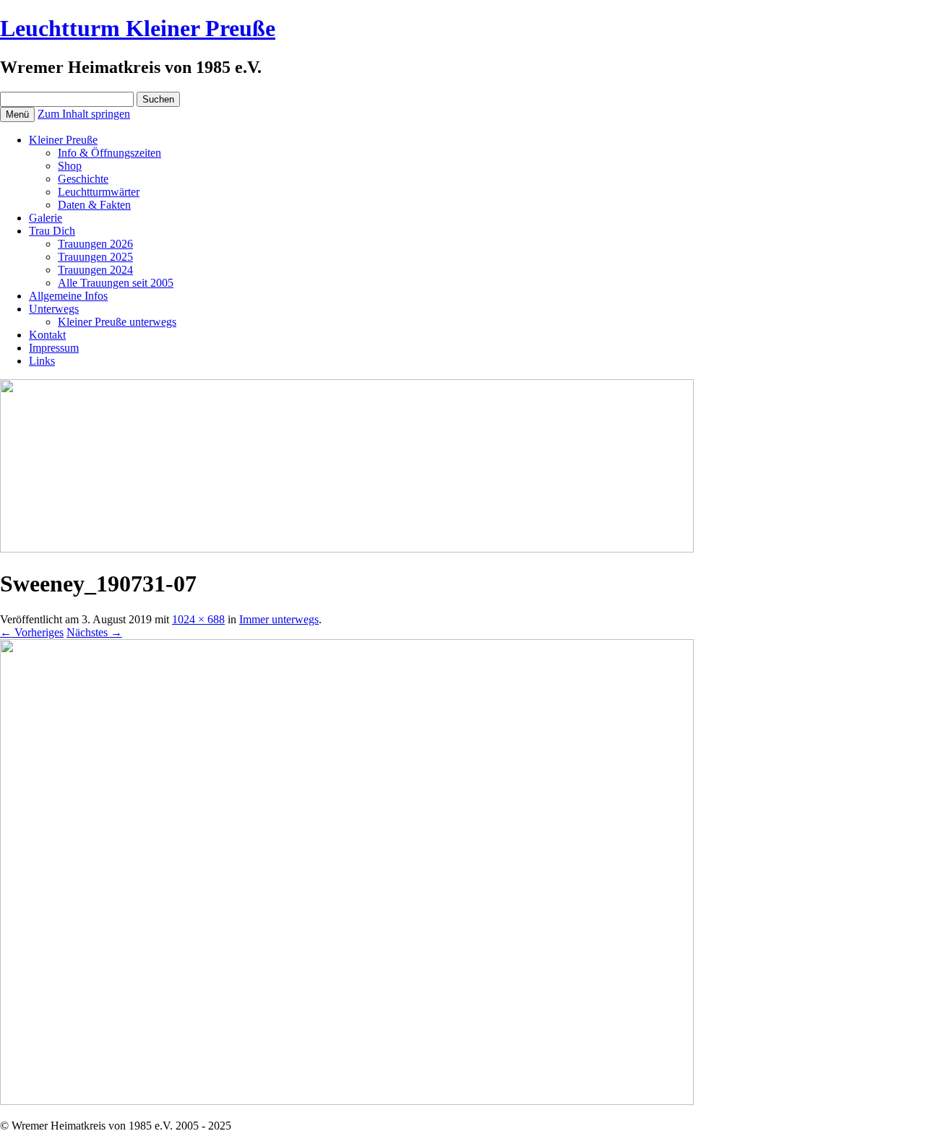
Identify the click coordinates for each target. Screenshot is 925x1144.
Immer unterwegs (279, 619)
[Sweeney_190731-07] (347, 1101)
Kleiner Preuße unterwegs (117, 322)
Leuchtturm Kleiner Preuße (137, 28)
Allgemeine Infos (68, 296)
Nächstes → (94, 632)
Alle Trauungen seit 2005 (115, 283)
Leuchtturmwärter (98, 192)
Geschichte (83, 179)
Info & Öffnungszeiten (109, 153)
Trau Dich (52, 231)
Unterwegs (54, 309)
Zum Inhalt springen (84, 114)
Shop (70, 166)
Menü (17, 114)
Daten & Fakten (94, 205)
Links (42, 361)
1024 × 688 (198, 619)
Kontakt (47, 335)
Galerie (45, 218)
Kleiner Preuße (63, 140)
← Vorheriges (32, 632)
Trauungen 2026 (95, 244)
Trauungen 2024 (95, 270)
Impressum (54, 348)
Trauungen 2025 (95, 257)
